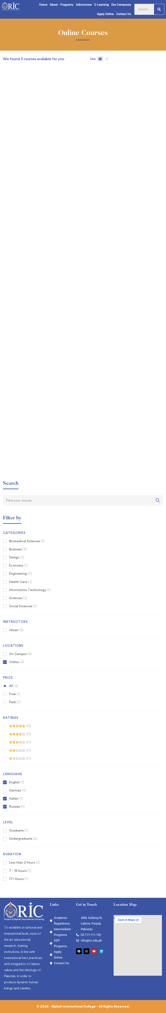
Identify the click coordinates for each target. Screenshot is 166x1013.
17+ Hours (18, 879)
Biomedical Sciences (26, 541)
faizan (7, 188)
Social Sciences (23, 606)
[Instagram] (86, 951)
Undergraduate (23, 838)
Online (16, 662)
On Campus (20, 654)
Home (43, 4)
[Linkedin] (101, 951)
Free (14, 694)
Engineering (20, 573)
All (13, 686)
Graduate (18, 830)
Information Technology (30, 590)
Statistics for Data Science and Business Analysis (42, 195)
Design (16, 557)
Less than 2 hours (24, 862)
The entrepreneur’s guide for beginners (34, 459)
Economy (18, 565)
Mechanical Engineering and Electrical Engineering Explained (51, 327)
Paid (15, 702)
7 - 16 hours (20, 871)
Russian (17, 806)
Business (18, 549)
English (16, 782)
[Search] (159, 9)
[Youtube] (94, 951)
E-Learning (101, 4)
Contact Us (123, 14)
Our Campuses (121, 4)
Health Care (20, 582)
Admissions (84, 4)
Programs (66, 4)
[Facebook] (79, 951)
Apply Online (105, 14)
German (17, 790)
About (54, 4)
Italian (16, 798)
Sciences (18, 598)
